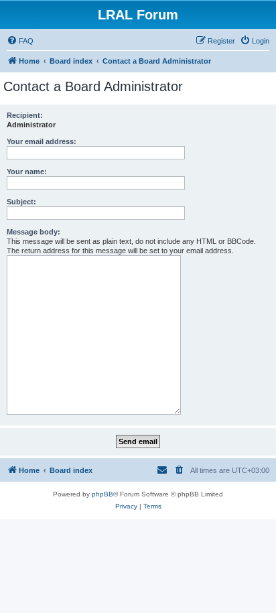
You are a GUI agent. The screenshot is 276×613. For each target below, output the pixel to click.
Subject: (21, 202)
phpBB (102, 494)
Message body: (33, 232)
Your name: (27, 171)
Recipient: (25, 115)
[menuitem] (20, 41)
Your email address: (41, 141)
